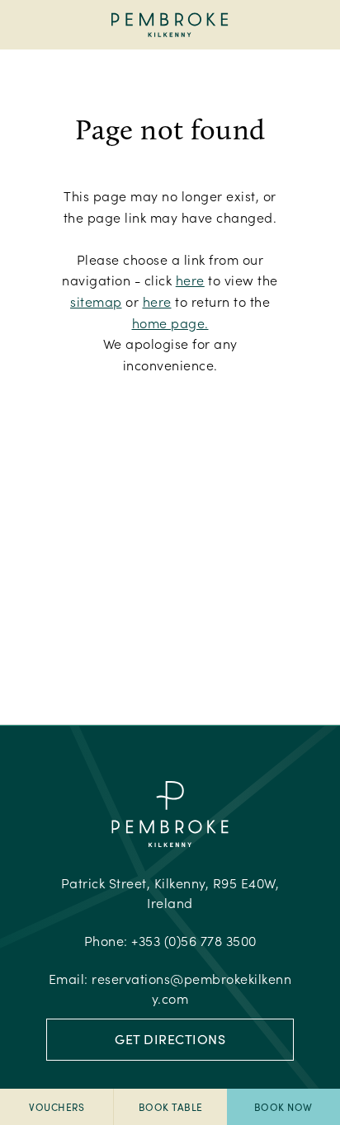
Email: (170, 988)
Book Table (171, 1106)
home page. (170, 323)
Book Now (283, 1106)
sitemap (96, 301)
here (190, 280)
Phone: (170, 940)
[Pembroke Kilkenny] (170, 24)
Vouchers (56, 1106)
